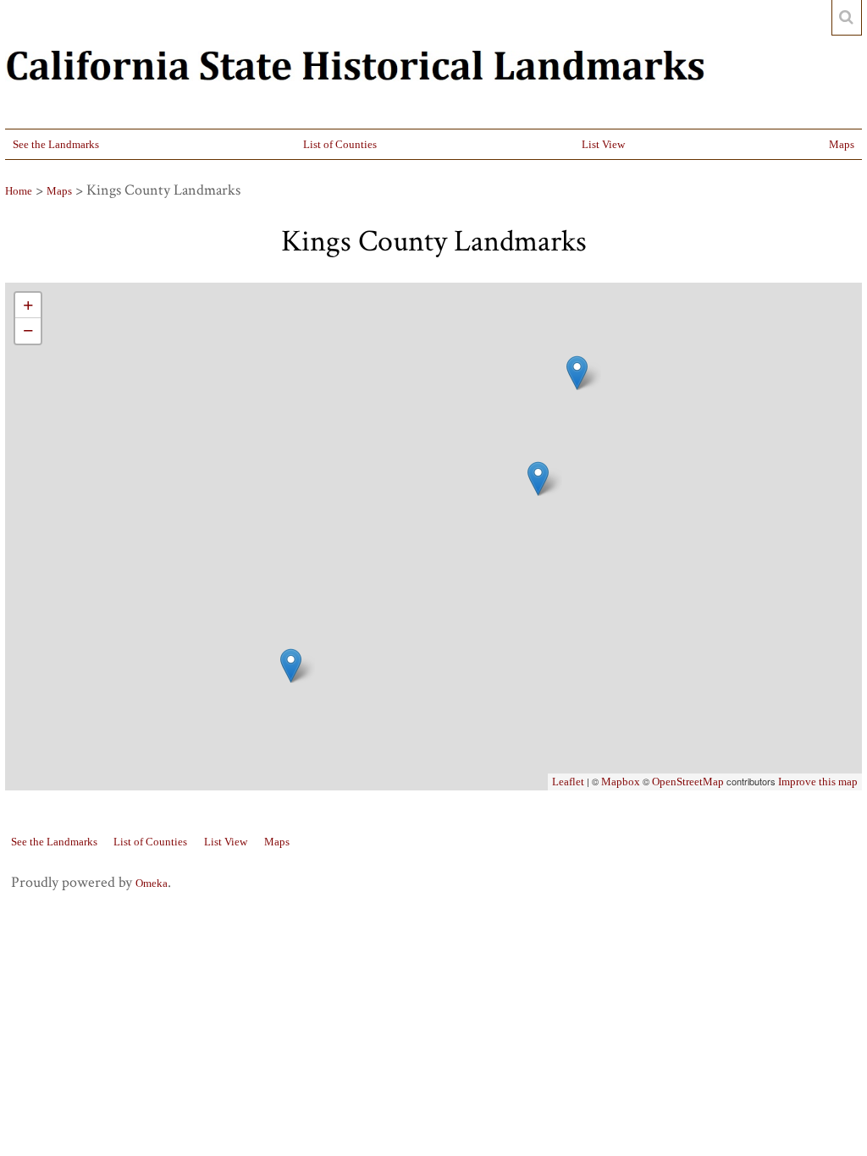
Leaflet (568, 781)
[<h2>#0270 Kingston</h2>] (577, 372)
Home (18, 190)
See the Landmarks (56, 144)
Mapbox (620, 781)
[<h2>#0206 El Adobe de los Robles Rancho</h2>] (290, 665)
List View (603, 144)
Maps (841, 144)
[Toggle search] (846, 18)
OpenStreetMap (688, 781)
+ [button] (28, 305)
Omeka (151, 883)
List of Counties (340, 144)
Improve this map (818, 781)
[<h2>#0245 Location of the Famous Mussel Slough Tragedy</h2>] (538, 478)
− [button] (28, 330)
